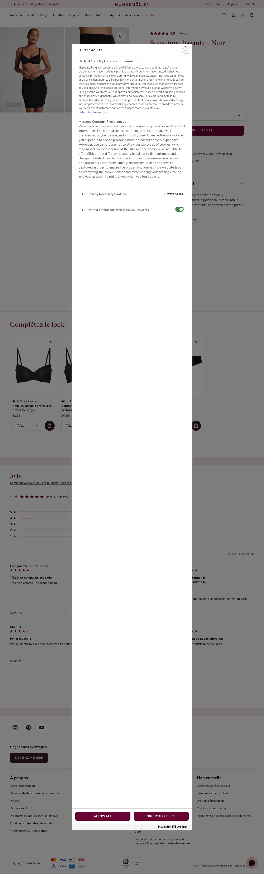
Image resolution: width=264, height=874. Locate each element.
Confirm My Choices (161, 816)
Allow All (103, 816)
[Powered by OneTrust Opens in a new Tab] (174, 827)
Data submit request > (92, 112)
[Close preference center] (185, 50)
